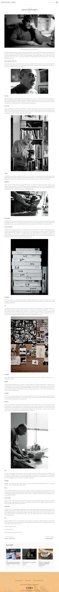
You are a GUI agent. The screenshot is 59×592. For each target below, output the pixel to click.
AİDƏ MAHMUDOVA (49, 538)
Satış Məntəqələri (39, 580)
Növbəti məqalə (49, 536)
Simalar (29, 8)
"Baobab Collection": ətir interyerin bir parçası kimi (29, 563)
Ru (50, 2)
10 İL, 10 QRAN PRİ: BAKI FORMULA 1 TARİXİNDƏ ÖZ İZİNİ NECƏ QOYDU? (13, 563)
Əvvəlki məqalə (9, 536)
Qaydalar (28, 580)
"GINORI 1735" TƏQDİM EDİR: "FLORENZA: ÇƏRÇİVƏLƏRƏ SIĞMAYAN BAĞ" (44, 564)
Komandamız (19, 580)
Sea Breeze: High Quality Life (9, 538)
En (53, 2)
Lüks (7, 561)
